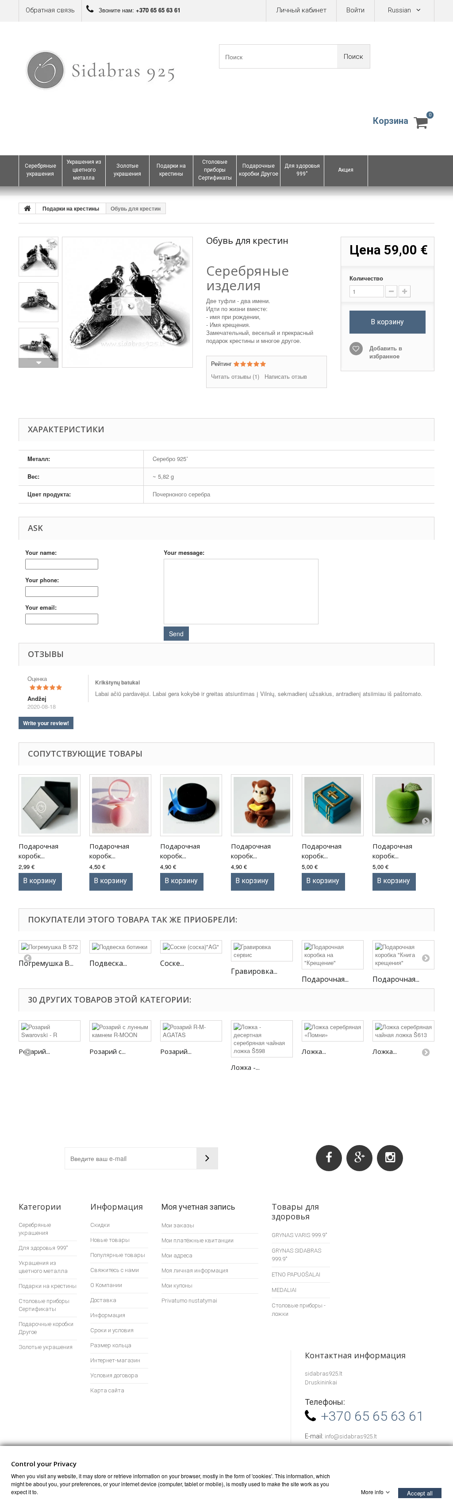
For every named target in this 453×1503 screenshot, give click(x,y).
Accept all (420, 1492)
